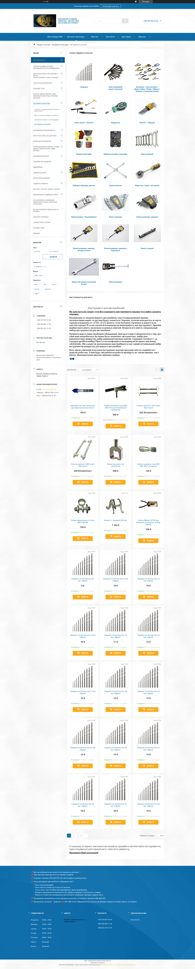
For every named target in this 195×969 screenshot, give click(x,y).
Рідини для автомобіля (42, 141)
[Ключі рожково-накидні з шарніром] (116, 233)
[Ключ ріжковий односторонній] (116, 72)
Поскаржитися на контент (109, 964)
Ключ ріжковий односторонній (116, 88)
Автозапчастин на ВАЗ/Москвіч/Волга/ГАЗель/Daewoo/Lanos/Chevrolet (46, 76)
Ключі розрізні (115, 282)
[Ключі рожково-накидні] (147, 202)
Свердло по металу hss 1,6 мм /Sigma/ (148, 636)
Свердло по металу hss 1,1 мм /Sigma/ (115, 580)
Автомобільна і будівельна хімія (45, 195)
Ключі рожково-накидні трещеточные (84, 249)
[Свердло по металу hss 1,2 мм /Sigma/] (148, 564)
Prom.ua (108, 960)
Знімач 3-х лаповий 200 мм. (115, 520)
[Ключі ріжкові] (147, 139)
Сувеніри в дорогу (40, 173)
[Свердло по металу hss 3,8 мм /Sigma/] (148, 789)
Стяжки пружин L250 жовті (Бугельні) (148, 407)
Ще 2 (37, 293)
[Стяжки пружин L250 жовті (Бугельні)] (148, 391)
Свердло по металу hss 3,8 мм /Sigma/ (148, 805)
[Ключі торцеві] (147, 233)
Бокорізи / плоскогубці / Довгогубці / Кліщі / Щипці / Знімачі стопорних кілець (147, 89)
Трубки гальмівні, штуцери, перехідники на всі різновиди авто (46, 67)
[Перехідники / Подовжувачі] (84, 202)
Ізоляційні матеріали (41, 156)
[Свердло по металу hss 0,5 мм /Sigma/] (82, 564)
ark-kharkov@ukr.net (49, 389)
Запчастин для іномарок (42, 83)
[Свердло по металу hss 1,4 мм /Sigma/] (115, 620)
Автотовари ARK (55, 36)
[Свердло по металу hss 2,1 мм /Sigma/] (82, 733)
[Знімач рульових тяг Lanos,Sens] (115, 449)
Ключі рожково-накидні (147, 217)
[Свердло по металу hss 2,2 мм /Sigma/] (115, 733)
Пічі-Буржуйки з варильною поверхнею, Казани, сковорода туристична (45, 202)
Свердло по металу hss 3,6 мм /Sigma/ (83, 805)
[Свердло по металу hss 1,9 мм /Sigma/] (148, 676)
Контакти (110, 36)
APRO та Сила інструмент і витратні (46, 115)
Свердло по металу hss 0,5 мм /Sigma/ (82, 580)
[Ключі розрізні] (116, 267)
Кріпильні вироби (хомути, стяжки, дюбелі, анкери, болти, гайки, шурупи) (46, 149)
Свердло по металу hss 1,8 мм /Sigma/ (115, 692)
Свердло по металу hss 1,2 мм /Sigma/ (148, 580)
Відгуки (142, 36)
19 (81, 836)
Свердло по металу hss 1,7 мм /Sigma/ (82, 692)
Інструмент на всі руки (60, 45)
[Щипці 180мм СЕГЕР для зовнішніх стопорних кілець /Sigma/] (148, 505)
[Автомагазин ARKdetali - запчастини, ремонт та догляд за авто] (45, 26)
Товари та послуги (43, 45)
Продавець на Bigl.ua (97, 962)
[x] (73, 359)
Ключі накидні (115, 217)
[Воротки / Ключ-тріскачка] (147, 170)
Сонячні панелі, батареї (42, 222)
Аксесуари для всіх (111, 6)
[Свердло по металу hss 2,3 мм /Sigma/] (148, 733)
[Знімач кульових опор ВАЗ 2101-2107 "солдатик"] (148, 449)
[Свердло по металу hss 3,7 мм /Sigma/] (115, 789)
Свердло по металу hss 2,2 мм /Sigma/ (115, 749)
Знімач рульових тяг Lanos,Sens (115, 465)
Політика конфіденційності (127, 964)
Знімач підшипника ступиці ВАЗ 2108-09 (82, 521)
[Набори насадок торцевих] (116, 139)
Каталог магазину (76, 36)
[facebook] (71, 359)
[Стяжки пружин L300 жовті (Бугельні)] (82, 449)
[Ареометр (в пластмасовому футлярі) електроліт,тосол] (82, 391)
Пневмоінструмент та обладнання (46, 120)
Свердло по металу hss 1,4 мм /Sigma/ (115, 636)
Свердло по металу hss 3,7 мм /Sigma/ (115, 805)
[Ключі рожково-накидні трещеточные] (84, 233)
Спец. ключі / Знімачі (83, 122)
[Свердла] (84, 72)
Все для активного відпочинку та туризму (46, 210)
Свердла (84, 87)
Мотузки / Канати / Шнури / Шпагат (46, 189)
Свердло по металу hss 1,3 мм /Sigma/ (82, 636)
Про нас (94, 36)
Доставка (126, 36)
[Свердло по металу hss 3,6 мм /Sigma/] (82, 789)
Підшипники (37, 167)
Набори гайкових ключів (84, 185)
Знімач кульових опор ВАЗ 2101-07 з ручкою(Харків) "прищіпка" (115, 408)
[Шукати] (125, 21)
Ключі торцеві (147, 248)
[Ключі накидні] (116, 202)
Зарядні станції (39, 228)
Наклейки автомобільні (42, 162)
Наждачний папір (84, 154)
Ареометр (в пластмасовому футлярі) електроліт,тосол (82, 407)
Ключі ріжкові (147, 154)
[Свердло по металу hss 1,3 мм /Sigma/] (82, 620)
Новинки (36, 233)
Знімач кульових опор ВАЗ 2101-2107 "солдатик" (148, 465)
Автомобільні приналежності (44, 130)
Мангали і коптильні (41, 217)
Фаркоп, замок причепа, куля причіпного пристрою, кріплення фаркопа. (45, 96)
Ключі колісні (115, 185)
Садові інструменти (40, 184)
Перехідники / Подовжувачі (84, 217)
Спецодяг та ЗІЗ (39, 88)
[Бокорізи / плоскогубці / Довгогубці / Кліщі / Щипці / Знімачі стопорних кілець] (147, 72)
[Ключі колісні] (116, 170)
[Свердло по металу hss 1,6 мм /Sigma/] (148, 620)
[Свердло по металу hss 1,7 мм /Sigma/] (82, 676)
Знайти (53, 257)
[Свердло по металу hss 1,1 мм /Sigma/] (115, 564)
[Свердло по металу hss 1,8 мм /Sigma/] (115, 676)
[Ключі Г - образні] (147, 107)
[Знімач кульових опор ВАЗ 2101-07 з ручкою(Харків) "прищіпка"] (115, 391)
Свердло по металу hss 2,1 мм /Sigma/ (82, 749)
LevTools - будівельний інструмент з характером (47, 110)
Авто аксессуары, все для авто (45, 136)
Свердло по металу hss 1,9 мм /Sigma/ (148, 692)
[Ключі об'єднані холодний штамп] (84, 267)
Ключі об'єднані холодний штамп (84, 283)
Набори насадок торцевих (115, 154)
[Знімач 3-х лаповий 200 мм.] (115, 505)
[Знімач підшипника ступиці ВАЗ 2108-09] (82, 505)
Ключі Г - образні (147, 122)
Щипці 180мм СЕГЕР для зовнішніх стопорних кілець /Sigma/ (148, 522)
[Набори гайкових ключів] (84, 170)
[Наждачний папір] (84, 139)
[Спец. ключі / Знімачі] (84, 107)
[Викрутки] (116, 107)
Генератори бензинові (41, 178)
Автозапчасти (39, 60)
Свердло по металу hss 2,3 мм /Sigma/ (148, 749)
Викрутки (115, 122)
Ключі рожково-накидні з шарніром (115, 249)
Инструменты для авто (42, 124)
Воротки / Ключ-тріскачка (147, 185)
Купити (84, 424)
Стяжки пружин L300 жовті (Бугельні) (82, 465)
